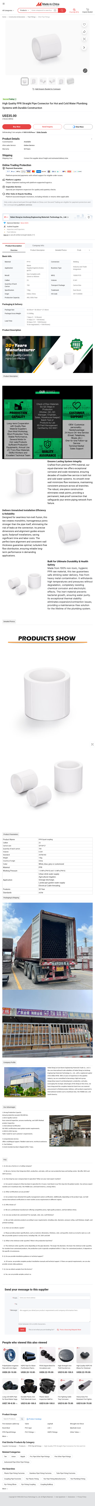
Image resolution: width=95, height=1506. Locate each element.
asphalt (50, 1424)
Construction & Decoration (17, 17)
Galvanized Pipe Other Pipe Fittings (16, 1462)
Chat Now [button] (80, 127)
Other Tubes (74, 1432)
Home (4, 17)
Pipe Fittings (32, 17)
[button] (85, 250)
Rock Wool (6, 1428)
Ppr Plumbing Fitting (78, 1479)
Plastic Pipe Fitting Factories (14, 1473)
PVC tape (28, 1428)
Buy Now (16, 127)
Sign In (5, 235)
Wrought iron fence (77, 1424)
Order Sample (42, 132)
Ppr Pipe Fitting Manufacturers (55, 1479)
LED (49, 1428)
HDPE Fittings (52, 1432)
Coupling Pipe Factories (12, 1479)
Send (22, 1329)
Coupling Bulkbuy (46, 1484)
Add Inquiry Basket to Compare (47, 89)
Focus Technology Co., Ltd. (32, 1497)
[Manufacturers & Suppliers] (47, 4)
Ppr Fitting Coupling (28, 1484)
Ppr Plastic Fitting (32, 1479)
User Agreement (60, 1497)
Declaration (71, 1497)
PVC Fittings (29, 1432)
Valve (27, 1424)
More (4, 1489)
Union (13, 1456)
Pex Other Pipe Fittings (63, 1456)
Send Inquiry (47, 127)
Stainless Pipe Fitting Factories (40, 1473)
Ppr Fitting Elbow (10, 1484)
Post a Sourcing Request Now (69, 1329)
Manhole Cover (75, 1428)
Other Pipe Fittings (44, 17)
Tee (5, 1456)
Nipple (23, 1456)
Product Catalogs (34, 1419)
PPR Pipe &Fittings (9, 1432)
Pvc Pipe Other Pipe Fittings (40, 1456)
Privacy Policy (82, 1497)
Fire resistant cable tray (10, 1424)
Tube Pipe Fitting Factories (65, 1473)
